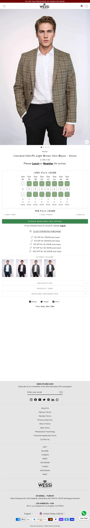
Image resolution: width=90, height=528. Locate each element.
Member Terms (45, 416)
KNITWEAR (45, 470)
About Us (45, 408)
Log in (35, 163)
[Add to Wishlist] (32, 314)
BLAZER (44, 451)
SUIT (45, 447)
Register (48, 163)
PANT (45, 474)
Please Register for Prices (45, 221)
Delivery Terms (45, 412)
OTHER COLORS (45, 257)
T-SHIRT (45, 466)
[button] (82, 6)
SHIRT (45, 459)
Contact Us (45, 439)
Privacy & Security (45, 420)
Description (45, 283)
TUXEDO (45, 455)
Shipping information (45, 294)
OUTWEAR (45, 462)
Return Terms (45, 424)
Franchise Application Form (45, 435)
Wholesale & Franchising (45, 431)
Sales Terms (45, 428)
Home (44, 151)
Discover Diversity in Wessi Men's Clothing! (45, 526)
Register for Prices (18, 372)
